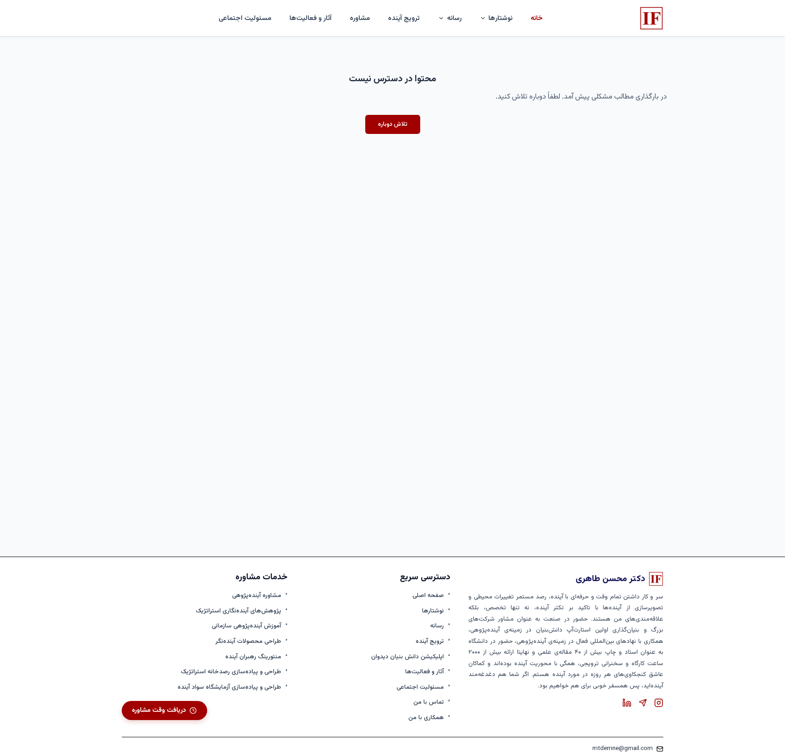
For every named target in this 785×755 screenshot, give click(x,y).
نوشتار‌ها (500, 18)
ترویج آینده (404, 18)
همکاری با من (426, 717)
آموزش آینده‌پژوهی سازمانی (246, 626)
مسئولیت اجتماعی (245, 18)
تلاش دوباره (392, 124)
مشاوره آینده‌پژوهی (256, 595)
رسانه (437, 626)
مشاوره (360, 18)
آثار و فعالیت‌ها (310, 18)
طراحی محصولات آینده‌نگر (248, 641)
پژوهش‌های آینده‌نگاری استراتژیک (238, 611)
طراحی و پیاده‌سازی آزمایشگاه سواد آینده (229, 687)
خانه (537, 18)
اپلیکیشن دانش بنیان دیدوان (407, 656)
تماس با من (428, 702)
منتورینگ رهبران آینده (253, 656)
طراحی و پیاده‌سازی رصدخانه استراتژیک (231, 671)
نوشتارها (433, 611)
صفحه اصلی (428, 595)
